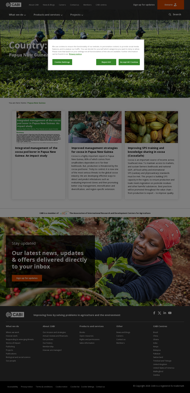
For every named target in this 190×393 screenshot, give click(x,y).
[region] (96, 54)
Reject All (106, 62)
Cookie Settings (62, 62)
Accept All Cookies (129, 62)
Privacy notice (75, 54)
